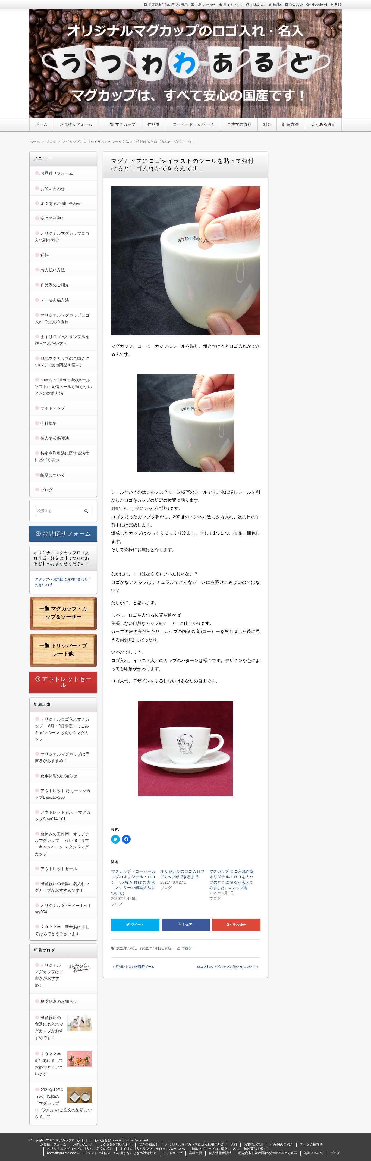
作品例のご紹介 (54, 285)
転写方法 (290, 124)
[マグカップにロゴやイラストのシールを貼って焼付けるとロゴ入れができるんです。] (185, 262)
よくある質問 (323, 124)
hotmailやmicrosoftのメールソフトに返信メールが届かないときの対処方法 (63, 386)
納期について (52, 475)
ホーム (41, 124)
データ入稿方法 (54, 300)
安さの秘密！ (52, 218)
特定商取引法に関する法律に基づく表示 (267, 1153)
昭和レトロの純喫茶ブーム (135, 967)
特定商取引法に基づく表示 (168, 5)
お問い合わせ (205, 5)
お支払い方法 (52, 270)
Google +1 (320, 5)
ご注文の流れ (239, 124)
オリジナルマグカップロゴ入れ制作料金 (194, 1144)
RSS (338, 5)
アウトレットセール (67, 682)
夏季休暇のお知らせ (58, 775)
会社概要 (48, 423)
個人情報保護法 (54, 438)
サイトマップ (233, 5)
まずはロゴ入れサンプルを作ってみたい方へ (152, 1149)
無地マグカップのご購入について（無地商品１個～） (231, 1149)
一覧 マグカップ (121, 124)
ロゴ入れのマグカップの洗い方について (226, 967)
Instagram (258, 5)
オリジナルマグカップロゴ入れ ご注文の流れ (80, 1149)
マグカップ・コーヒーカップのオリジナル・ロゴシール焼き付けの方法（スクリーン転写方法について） (133, 882)
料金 (267, 124)
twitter (277, 5)
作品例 (153, 124)
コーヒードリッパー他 (193, 124)
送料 (44, 255)
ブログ (186, 948)
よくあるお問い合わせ (60, 203)
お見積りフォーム (76, 124)
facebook (296, 5)
